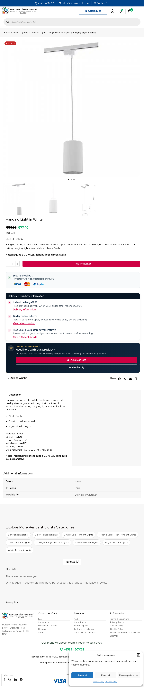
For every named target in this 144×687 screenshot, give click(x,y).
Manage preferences (128, 675)
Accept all (82, 675)
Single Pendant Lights (59, 32)
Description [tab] (15, 394)
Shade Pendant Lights (86, 542)
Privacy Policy (111, 682)
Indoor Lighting (20, 32)
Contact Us (103, 3)
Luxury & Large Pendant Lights (52, 542)
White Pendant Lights (19, 550)
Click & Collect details (25, 337)
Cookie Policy (98, 682)
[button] (138, 655)
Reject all (105, 675)
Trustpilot (12, 602)
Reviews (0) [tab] (72, 561)
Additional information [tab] (18, 473)
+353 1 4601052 (46, 3)
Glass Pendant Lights (19, 542)
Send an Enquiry (76, 367)
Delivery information (24, 309)
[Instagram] (9, 679)
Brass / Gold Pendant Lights (78, 534)
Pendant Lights (38, 32)
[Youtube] (21, 679)
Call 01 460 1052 (76, 360)
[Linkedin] (15, 679)
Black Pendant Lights (46, 534)
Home (7, 32)
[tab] (37, 395)
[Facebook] (4, 679)
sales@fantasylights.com (75, 3)
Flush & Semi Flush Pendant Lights (117, 534)
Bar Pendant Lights (18, 534)
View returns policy (24, 323)
